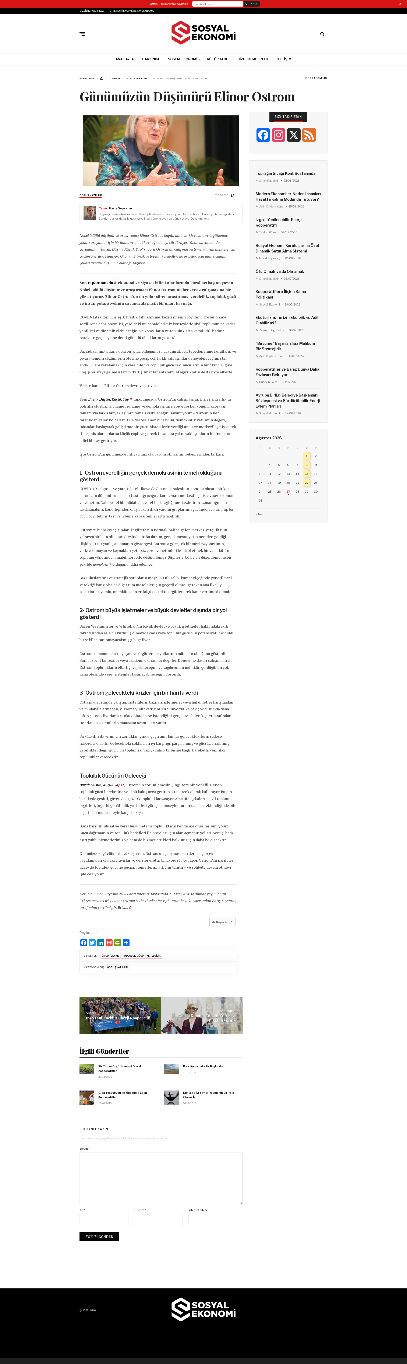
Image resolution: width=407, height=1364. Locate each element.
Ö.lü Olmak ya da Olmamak (280, 271)
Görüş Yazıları (90, 195)
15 (306, 474)
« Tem (259, 514)
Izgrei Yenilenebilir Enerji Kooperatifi (279, 222)
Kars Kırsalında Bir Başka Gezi (204, 1066)
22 (307, 483)
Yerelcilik (153, 955)
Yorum (84, 1148)
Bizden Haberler (252, 59)
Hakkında (151, 59)
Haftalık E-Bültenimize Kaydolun (168, 4)
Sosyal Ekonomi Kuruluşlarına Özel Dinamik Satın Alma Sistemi (287, 248)
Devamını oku (200, 218)
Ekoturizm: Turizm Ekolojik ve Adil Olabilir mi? (287, 320)
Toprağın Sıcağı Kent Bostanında (285, 173)
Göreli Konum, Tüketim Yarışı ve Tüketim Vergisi (207, 1018)
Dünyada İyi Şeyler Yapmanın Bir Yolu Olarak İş (208, 1095)
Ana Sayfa (125, 59)
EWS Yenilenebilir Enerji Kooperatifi (118, 1018)
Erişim (123, 907)
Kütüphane (217, 59)
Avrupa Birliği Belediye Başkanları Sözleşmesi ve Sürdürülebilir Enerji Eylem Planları (288, 400)
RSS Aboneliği (317, 78)
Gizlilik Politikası (92, 10)
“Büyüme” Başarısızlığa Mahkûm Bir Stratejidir (285, 346)
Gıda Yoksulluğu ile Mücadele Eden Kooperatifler (122, 1095)
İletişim (284, 59)
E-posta (140, 1210)
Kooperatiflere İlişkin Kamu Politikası (281, 294)
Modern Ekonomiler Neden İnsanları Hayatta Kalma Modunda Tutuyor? (288, 197)
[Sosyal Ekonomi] (203, 32)
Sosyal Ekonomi (182, 59)
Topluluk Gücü (133, 955)
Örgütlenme (111, 955)
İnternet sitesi (197, 1210)
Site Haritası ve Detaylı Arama (132, 10)
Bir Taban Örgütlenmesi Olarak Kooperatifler (120, 1068)
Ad (82, 1210)
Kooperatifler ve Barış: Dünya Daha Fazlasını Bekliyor (287, 372)
